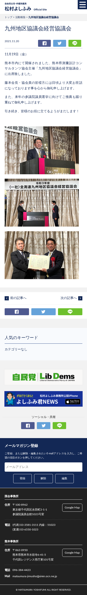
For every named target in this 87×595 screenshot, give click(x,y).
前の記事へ (18, 298)
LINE (74, 43)
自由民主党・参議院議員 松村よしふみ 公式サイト (26, 7)
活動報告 (20, 17)
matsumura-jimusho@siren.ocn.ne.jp (35, 576)
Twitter (59, 43)
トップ (8, 17)
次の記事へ (69, 298)
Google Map (72, 507)
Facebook (44, 43)
